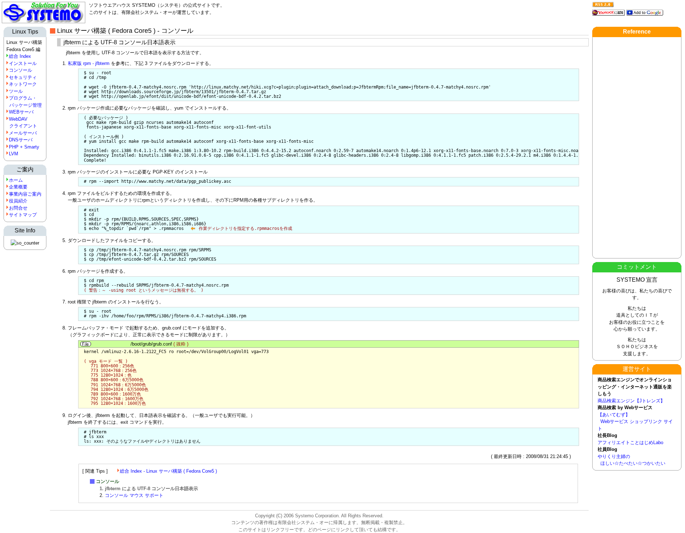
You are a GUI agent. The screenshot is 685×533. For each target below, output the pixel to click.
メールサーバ (23, 133)
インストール (23, 63)
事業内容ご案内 (25, 194)
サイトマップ (23, 214)
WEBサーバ (21, 112)
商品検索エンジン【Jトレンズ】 (631, 400)
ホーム (16, 180)
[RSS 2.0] (603, 3)
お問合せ (18, 208)
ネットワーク (23, 84)
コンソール (20, 70)
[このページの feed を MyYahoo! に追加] (608, 11)
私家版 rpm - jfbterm (89, 63)
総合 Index (20, 56)
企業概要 (18, 187)
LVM (13, 153)
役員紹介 (18, 200)
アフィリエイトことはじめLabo (630, 442)
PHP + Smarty (24, 147)
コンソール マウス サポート (134, 495)
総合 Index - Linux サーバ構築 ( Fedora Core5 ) (168, 471)
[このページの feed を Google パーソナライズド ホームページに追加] (644, 11)
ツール (16, 91)
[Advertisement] (636, 148)
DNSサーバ (20, 139)
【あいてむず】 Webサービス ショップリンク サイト (635, 421)
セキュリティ (23, 77)
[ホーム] (43, 21)
